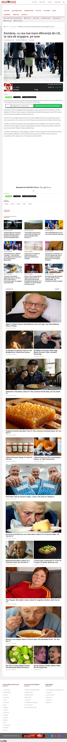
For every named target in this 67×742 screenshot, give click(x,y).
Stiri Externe (7, 725)
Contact (50, 2)
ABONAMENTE (29, 695)
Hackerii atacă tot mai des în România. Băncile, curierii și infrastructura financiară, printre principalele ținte (12, 235)
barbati (12, 203)
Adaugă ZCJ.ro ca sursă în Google (21, 106)
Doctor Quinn (50, 695)
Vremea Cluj (57, 18)
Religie (5, 720)
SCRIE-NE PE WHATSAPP (32, 690)
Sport (54, 10)
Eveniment (7, 14)
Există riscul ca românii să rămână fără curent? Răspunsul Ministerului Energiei (32, 256)
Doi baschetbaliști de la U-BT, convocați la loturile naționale (54, 233)
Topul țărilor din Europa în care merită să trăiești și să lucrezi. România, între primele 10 (32, 235)
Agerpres (49, 702)
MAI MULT (24, 14)
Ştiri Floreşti (8, 20)
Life (5, 722)
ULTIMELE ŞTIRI (17, 10)
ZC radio (36, 18)
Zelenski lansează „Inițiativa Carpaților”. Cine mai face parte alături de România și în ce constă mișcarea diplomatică (12, 257)
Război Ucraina (46, 18)
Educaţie (6, 715)
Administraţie (28, 10)
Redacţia (34, 2)
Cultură (6, 717)
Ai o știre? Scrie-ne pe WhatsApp (13, 18)
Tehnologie (7, 690)
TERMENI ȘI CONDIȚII (31, 702)
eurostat (18, 203)
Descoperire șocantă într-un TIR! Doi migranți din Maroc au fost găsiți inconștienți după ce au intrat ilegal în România (53, 257)
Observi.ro (49, 697)
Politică (38, 10)
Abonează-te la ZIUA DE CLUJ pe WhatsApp (48, 106)
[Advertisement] (33, 150)
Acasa (7, 26)
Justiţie (5, 710)
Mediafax (49, 700)
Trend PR (49, 692)
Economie (47, 10)
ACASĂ (7, 10)
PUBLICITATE (29, 692)
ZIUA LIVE (28, 18)
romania (30, 203)
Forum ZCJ (6, 712)
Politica (6, 695)
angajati (6, 203)
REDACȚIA (28, 697)
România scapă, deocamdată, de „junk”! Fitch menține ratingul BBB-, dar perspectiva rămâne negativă (54, 278)
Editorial (6, 727)
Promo (5, 730)
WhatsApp (58, 2)
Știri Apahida (18, 20)
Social (5, 700)
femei (24, 203)
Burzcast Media (39, 739)
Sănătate (16, 14)
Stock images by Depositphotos (55, 690)
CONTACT (28, 700)
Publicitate (42, 2)
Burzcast (32, 739)
